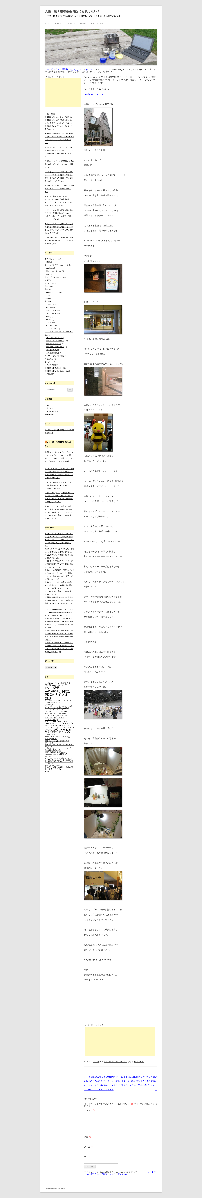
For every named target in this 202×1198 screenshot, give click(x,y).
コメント (89, 1110)
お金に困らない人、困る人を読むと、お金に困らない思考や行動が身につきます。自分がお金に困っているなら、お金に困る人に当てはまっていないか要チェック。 (59, 123)
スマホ (48, 322)
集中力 (60, 765)
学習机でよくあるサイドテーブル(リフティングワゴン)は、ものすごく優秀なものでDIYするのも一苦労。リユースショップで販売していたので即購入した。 (59, 458)
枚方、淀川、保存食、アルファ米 (57, 741)
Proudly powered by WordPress (55, 1188)
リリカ (50, 732)
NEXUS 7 (49, 325)
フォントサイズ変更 (66, 728)
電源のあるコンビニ (53, 344)
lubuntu (49, 307)
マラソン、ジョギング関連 (55, 356)
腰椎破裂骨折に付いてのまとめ (56, 371)
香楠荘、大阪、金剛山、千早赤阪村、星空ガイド (59, 768)
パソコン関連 (51, 313)
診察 (54, 765)
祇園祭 (48, 752)
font (47, 683)
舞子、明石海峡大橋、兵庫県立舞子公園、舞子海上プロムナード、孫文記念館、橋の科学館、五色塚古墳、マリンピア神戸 (59, 760)
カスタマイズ (50, 365)
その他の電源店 (52, 353)
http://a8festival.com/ (93, 94)
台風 (48, 739)
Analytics (49, 268)
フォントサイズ (51, 728)
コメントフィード (51, 411)
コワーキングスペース (54, 338)
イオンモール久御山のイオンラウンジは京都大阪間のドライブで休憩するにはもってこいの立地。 (59, 485)
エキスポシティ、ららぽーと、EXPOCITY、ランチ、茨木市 (56, 710)
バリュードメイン (54, 725)
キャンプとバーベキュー (54, 277)
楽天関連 (48, 280)
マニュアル (49, 359)
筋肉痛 (55, 752)
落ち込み (48, 765)
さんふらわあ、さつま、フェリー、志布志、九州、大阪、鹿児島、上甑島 (58, 707)
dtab (48, 316)
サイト (87, 1157)
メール (88, 1147)
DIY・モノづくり (51, 259)
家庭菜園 (48, 301)
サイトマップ (58, 23)
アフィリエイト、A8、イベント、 (115, 1062)
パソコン (67, 725)
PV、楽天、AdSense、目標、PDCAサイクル (58, 693)
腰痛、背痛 (49, 756)
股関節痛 (62, 752)
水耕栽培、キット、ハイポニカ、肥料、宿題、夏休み (58, 749)
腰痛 (65, 754)
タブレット (50, 718)
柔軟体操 (49, 743)
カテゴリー (50, 713)
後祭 (54, 739)
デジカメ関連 (51, 310)
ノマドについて (50, 329)
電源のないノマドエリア (55, 347)
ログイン (48, 405)
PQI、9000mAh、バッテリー (56, 685)
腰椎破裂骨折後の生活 (53, 368)
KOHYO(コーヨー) (53, 292)
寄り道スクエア (52, 350)
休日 (47, 734)
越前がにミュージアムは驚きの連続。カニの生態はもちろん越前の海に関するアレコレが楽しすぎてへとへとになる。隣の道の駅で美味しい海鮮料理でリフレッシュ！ (59, 512)
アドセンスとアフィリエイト (55, 265)
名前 (87, 1137)
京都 (46, 286)
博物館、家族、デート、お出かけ (57, 737)
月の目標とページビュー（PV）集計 (91, 23)
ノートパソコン (51, 720)
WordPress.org (50, 414)
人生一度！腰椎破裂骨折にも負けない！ (72, 11)
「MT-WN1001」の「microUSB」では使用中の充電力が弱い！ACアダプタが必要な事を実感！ (59, 241)
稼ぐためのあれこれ (53, 271)
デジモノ (48, 304)
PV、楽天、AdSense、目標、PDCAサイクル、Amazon (59, 701)
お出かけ (96, 1062)
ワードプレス (62, 732)
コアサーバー (60, 713)
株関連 (47, 262)
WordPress (49, 704)
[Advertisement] (102, 1041)
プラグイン (49, 362)
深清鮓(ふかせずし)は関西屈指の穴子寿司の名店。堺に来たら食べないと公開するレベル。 (59, 164)
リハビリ (63, 729)
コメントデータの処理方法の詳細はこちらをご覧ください (120, 1173)
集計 (48, 274)
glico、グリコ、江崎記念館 (60, 683)
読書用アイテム (50, 298)
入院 (52, 734)
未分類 (47, 374)
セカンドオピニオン (63, 715)
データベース (59, 717)
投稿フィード (50, 408)
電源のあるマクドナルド (55, 341)
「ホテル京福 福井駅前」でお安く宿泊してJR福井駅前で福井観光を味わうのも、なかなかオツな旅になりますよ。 (59, 612)
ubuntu (48, 320)
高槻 (46, 289)
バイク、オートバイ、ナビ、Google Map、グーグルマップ (59, 722)
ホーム (47, 23)
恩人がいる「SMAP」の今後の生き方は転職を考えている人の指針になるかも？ (59, 189)
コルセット (51, 715)
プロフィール (71, 23)
